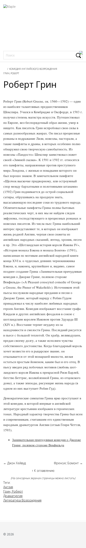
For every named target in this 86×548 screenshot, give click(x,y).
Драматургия (12, 496)
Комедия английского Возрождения (33, 68)
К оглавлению (43, 470)
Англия (8, 487)
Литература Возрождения (22, 500)
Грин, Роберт (11, 73)
